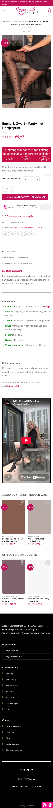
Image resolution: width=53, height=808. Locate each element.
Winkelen (20, 21)
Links (8, 709)
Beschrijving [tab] (9, 251)
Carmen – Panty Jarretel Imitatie (13, 599)
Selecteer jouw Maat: (11, 179)
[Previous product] (29, 29)
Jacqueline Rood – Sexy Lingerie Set (38, 599)
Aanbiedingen (12, 703)
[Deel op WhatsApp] (5, 233)
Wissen (48, 175)
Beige (47, 306)
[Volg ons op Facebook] (21, 770)
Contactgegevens (13, 726)
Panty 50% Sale (20, 227)
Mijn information (14, 656)
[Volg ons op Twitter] (28, 770)
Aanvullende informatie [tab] (15, 257)
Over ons (10, 732)
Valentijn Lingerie (35, 227)
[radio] (25, 179)
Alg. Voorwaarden (14, 750)
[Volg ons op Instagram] (25, 770)
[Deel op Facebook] (10, 233)
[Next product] (23, 29)
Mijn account (12, 650)
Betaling (9, 673)
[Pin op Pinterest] (26, 233)
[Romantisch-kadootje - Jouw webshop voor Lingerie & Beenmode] (26, 11)
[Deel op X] (15, 233)
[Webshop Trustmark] (26, 207)
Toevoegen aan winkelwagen (25, 197)
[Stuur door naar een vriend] (20, 233)
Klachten (10, 691)
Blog (8, 738)
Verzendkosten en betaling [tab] (17, 263)
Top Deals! (10, 697)
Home (6, 21)
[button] (4, 11)
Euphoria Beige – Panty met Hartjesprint (12, 540)
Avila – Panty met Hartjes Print (36, 540)
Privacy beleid (12, 744)
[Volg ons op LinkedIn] (32, 770)
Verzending (11, 679)
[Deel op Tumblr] (31, 233)
